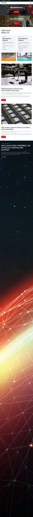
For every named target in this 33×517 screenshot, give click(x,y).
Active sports (8, 0)
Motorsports (3, 0)
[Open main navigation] (31, 3)
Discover (15, 23)
